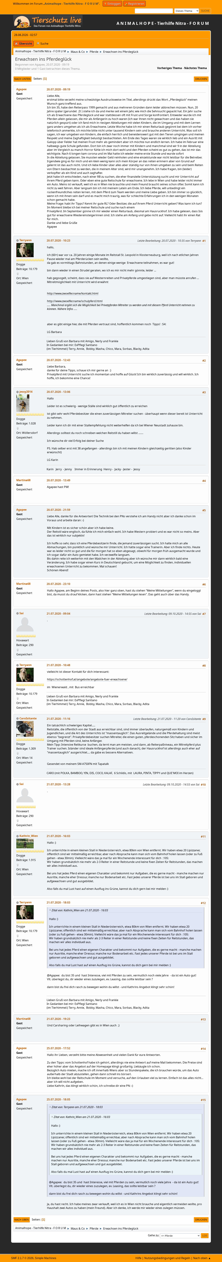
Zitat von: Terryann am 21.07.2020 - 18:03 (77, 1107)
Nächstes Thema (195, 68)
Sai (21, 613)
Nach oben (21, 1219)
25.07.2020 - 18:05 (58, 1099)
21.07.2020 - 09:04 (58, 613)
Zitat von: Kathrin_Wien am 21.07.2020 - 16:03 (80, 910)
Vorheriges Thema (169, 68)
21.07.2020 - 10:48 (58, 665)
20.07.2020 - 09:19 (58, 89)
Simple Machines (45, 1258)
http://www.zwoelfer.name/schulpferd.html (75, 301)
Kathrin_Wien (28, 836)
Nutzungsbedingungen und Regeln (167, 1258)
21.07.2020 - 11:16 (58, 719)
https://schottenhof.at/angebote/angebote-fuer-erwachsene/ (87, 679)
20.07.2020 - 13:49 (58, 480)
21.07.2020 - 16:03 (58, 836)
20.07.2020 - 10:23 (58, 240)
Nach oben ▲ (202, 1258)
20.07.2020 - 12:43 (58, 360)
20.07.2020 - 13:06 (58, 392)
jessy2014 (25, 392)
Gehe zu (153, 1235)
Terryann (25, 240)
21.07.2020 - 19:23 (58, 1019)
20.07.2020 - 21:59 (58, 510)
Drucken (201, 79)
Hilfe (138, 1258)
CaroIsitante (28, 718)
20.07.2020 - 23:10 (58, 584)
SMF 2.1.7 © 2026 (22, 1258)
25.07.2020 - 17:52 (58, 1048)
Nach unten (22, 79)
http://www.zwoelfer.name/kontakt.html (72, 293)
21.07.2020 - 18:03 (58, 902)
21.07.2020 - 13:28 (58, 784)
